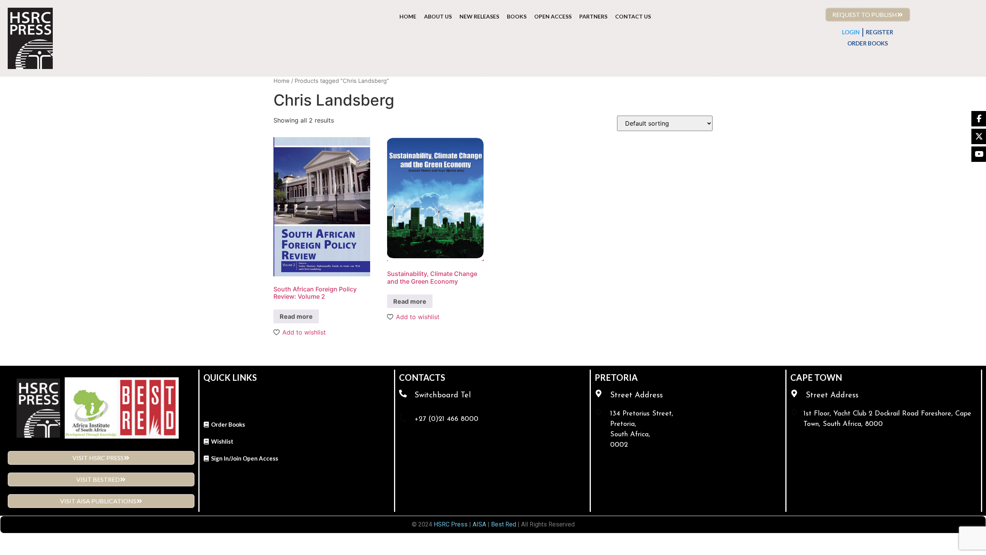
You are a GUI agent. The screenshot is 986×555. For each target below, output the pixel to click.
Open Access (553, 16)
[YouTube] (978, 154)
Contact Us (633, 16)
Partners (593, 16)
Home (281, 80)
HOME (407, 16)
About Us (438, 16)
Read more (296, 316)
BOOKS (517, 16)
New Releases (479, 16)
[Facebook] (978, 118)
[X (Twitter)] (978, 136)
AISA (478, 524)
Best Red (503, 524)
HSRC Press (451, 524)
